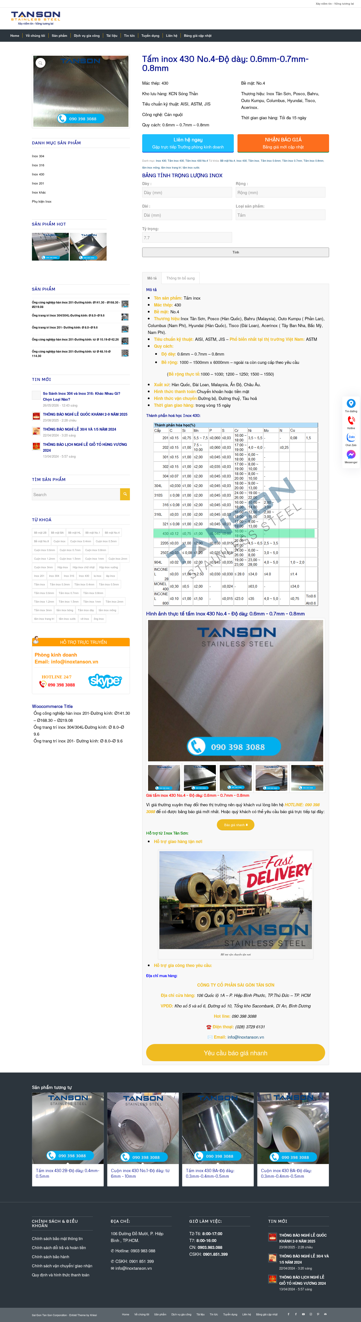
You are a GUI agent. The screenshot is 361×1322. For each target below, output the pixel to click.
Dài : (146, 206)
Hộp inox (62, 567)
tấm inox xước (67, 619)
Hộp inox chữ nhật (84, 567)
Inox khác (39, 192)
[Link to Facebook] (288, 1314)
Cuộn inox (60, 541)
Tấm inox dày (86, 610)
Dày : (147, 183)
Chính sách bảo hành (50, 1256)
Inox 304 (38, 156)
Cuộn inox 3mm (43, 567)
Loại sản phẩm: (250, 206)
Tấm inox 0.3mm (60, 584)
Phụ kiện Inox (42, 201)
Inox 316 (38, 165)
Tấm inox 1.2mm (44, 601)
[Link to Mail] (325, 1314)
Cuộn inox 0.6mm (44, 550)
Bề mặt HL (74, 532)
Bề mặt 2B (40, 532)
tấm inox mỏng (107, 610)
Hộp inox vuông (108, 567)
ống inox (99, 619)
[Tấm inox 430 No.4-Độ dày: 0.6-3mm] (200, 778)
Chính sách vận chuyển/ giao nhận (62, 1266)
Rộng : (242, 183)
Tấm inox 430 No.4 (196, 160)
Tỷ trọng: (150, 228)
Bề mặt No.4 (112, 532)
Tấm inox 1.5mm (69, 601)
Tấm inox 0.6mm (44, 593)
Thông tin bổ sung (181, 278)
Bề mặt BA (57, 532)
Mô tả (152, 278)
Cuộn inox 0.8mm (95, 550)
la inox (97, 576)
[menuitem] (14, 35)
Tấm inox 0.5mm (109, 584)
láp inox (110, 576)
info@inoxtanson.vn (246, 1037)
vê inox (85, 619)
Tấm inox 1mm (92, 601)
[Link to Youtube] (303, 1314)
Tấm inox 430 (176, 160)
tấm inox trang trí (44, 619)
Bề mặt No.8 (41, 541)
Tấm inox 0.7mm (69, 593)
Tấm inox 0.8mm (93, 593)
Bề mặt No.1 (92, 532)
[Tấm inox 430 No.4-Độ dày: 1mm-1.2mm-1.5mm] (235, 690)
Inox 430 (38, 174)
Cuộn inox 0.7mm (70, 550)
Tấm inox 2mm (114, 601)
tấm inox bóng (64, 610)
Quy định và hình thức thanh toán (60, 1275)
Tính (236, 252)
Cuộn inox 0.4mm (80, 541)
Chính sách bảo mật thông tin (57, 1238)
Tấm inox (39, 584)
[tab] (152, 278)
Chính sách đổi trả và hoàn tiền (59, 1247)
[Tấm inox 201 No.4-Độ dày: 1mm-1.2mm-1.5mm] (236, 778)
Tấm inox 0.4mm (84, 584)
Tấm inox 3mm (43, 610)
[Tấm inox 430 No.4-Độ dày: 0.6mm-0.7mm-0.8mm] (272, 778)
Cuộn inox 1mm (94, 558)
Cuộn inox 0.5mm (106, 541)
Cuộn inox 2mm (118, 558)
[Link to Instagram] (310, 1314)
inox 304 (54, 576)
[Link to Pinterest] (318, 1314)
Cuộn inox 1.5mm (70, 558)
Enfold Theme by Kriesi (83, 1315)
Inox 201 (38, 183)
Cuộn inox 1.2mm (44, 558)
